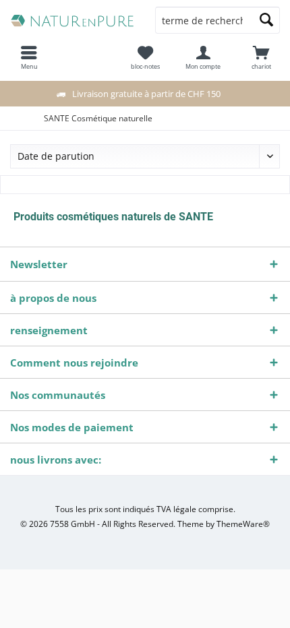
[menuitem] (261, 57)
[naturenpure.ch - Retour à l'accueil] (72, 20)
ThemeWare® (243, 524)
